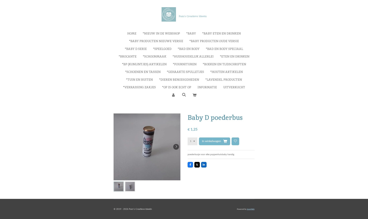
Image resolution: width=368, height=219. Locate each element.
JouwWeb (250, 209)
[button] (119, 186)
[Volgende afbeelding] (176, 147)
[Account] (173, 95)
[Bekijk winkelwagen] (194, 95)
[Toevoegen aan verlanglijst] (235, 141)
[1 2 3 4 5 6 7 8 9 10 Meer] (192, 141)
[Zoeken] (183, 94)
